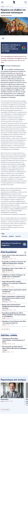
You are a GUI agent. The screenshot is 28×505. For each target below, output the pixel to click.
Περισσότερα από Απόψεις (13, 379)
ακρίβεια (11, 236)
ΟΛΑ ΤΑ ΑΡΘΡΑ (5, 329)
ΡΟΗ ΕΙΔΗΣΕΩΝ (9, 252)
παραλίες (18, 236)
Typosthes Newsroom (6, 15)
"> (11, 48)
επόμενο (25, 252)
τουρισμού (18, 73)
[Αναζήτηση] (25, 2)
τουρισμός (4, 236)
